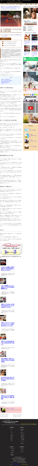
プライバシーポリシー (22, 451)
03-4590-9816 (30, 29)
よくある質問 (22, 439)
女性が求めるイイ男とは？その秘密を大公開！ (34, 42)
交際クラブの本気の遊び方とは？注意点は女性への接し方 (7, 342)
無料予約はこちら (31, 30)
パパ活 (17, 4)
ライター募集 (12, 450)
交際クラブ (21, 4)
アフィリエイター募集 (12, 452)
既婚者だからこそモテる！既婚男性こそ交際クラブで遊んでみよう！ (17, 416)
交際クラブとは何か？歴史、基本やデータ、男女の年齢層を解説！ (27, 42)
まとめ (2, 83)
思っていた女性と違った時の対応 (6, 80)
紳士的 (6, 35)
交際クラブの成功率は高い (5, 79)
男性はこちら (22, 432)
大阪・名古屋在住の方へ (22, 436)
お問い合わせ (12, 448)
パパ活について (22, 441)
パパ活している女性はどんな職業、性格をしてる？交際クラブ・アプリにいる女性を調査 (34, 54)
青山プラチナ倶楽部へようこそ (22, 430)
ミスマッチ (4, 35)
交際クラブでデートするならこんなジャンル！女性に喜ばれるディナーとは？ (7, 324)
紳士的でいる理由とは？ (5, 82)
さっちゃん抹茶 (5, 34)
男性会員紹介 (22, 437)
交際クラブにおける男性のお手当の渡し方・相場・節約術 (7, 397)
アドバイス (12, 4)
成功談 (31, 4)
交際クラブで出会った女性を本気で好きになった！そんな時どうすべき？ (7, 305)
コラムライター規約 (22, 449)
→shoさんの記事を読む (32, 130)
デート (3, 4)
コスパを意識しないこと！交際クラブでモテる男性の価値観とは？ (7, 287)
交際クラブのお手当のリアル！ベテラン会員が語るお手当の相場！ (27, 53)
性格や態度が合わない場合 (5, 81)
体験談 (26, 4)
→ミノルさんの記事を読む (33, 146)
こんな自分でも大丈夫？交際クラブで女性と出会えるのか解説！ (7, 378)
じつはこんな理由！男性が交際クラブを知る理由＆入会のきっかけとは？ (7, 268)
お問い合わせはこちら (30, 24)
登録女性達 (22, 443)
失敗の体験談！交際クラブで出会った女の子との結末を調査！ (7, 360)
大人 (7, 4)
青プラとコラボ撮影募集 (12, 454)
